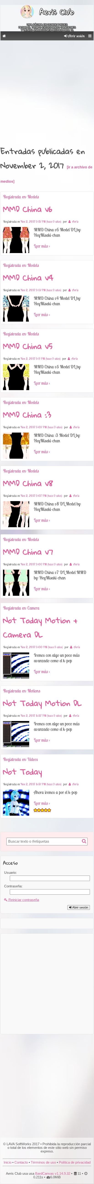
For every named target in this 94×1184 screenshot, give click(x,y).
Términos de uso (43, 1162)
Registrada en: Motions (21, 691)
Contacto (21, 1162)
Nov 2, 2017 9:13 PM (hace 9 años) (41, 290)
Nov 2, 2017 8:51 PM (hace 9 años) (41, 784)
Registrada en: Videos (20, 759)
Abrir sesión (76, 36)
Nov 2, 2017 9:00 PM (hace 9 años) (42, 647)
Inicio (7, 1162)
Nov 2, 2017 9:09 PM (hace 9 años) (41, 427)
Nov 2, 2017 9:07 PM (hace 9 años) (41, 495)
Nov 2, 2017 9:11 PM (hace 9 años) (40, 358)
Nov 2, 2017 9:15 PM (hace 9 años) (41, 221)
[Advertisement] (47, 91)
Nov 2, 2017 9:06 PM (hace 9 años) (41, 564)
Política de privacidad (75, 1162)
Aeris (74, 221)
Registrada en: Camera (21, 608)
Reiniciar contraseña (23, 900)
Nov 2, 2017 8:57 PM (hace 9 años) (41, 715)
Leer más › (42, 246)
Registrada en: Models (21, 196)
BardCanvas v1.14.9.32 (52, 1173)
